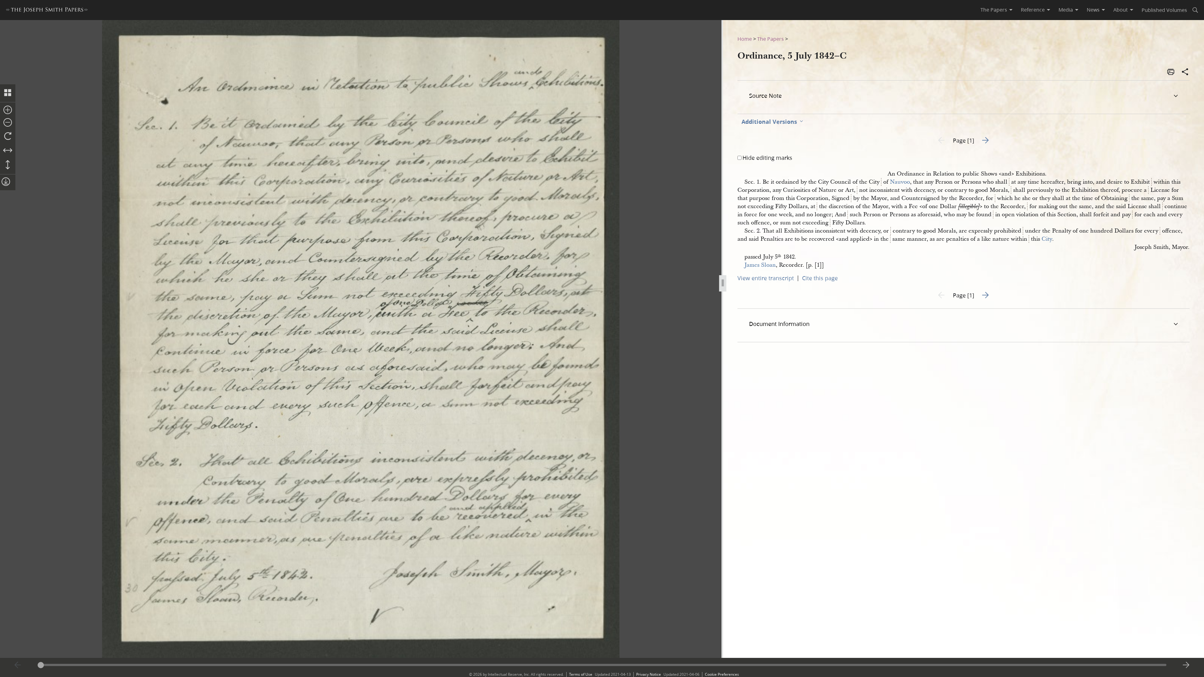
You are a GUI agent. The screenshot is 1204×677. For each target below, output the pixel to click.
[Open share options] (1185, 72)
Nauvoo (900, 182)
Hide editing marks (767, 158)
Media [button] (1066, 9)
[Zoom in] (8, 110)
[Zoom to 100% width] (8, 151)
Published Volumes (1164, 9)
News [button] (1093, 9)
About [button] (1120, 9)
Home (744, 38)
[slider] (602, 665)
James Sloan (760, 265)
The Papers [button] (993, 9)
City (1047, 239)
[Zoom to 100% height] (8, 165)
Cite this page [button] (820, 278)
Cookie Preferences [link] (722, 674)
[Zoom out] (8, 123)
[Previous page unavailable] (18, 665)
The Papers (770, 38)
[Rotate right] (8, 136)
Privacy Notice (648, 674)
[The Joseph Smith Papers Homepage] (46, 10)
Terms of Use (580, 674)
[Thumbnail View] (8, 93)
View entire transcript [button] (765, 278)
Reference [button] (1033, 9)
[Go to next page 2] (1186, 665)
